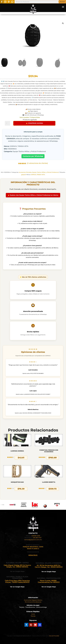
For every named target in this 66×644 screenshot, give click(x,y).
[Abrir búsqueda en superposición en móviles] (40, 1)
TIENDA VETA (41, 174)
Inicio (33, 614)
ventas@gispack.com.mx (33, 539)
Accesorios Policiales (25, 172)
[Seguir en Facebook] (26, 625)
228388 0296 (35, 536)
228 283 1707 (37, 537)
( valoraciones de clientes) (37, 163)
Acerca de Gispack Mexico (33, 600)
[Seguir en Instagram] (40, 625)
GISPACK (33, 174)
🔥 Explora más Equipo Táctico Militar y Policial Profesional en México (33, 195)
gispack (23, 174)
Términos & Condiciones (33, 602)
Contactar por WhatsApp (33, 156)
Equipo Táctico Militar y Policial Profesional (45, 172)
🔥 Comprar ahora (34, 123)
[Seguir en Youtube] (35, 625)
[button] (62, 23)
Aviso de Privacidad (54, 635)
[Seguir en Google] (31, 625)
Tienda (33, 616)
